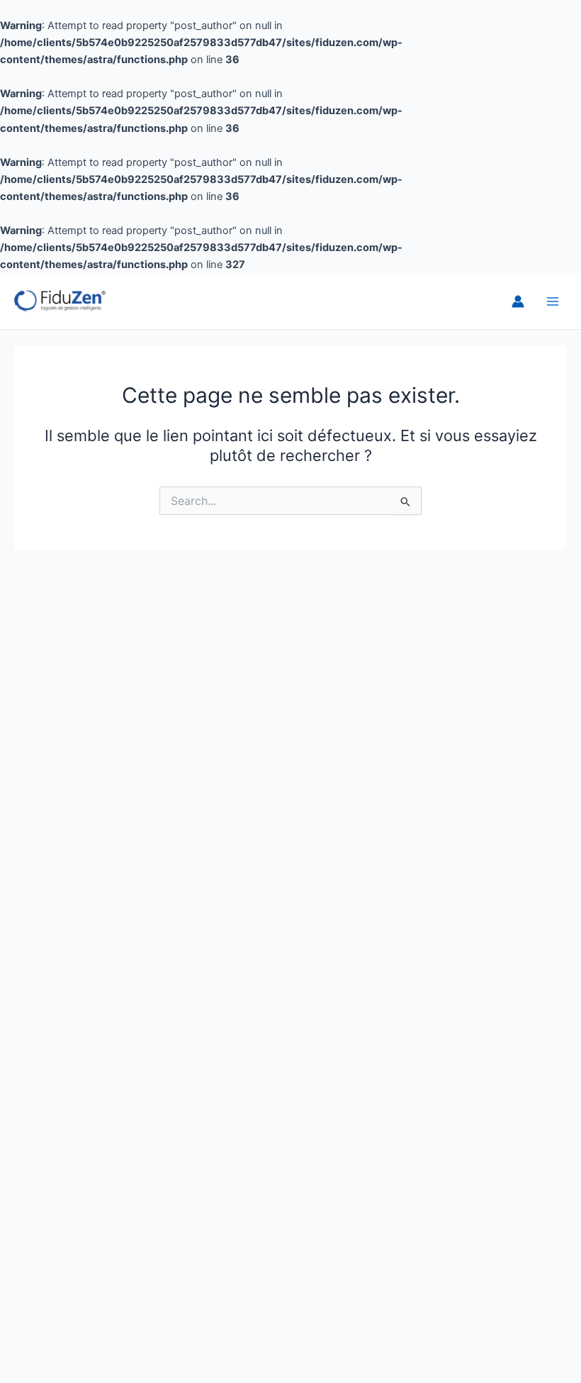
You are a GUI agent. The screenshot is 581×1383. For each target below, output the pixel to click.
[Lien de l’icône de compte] (518, 301)
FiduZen (149, 301)
